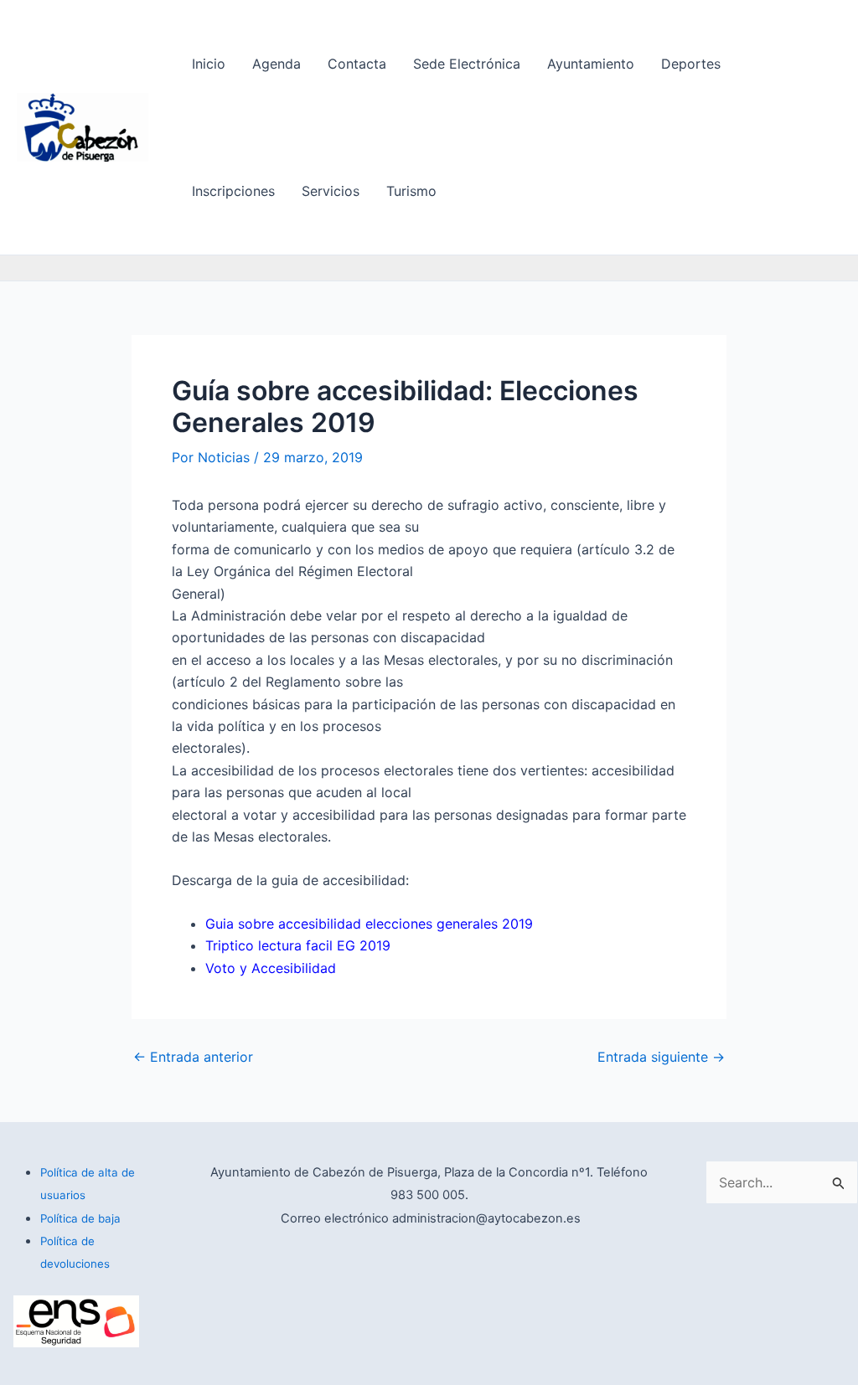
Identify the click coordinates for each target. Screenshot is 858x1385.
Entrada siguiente (661, 1056)
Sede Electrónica (466, 63)
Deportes (691, 63)
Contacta (357, 63)
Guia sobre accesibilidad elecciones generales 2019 (369, 923)
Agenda (276, 63)
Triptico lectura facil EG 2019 (297, 945)
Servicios (330, 191)
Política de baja (80, 1218)
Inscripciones (233, 191)
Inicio (208, 63)
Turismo (411, 191)
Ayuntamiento (590, 63)
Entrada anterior (193, 1056)
